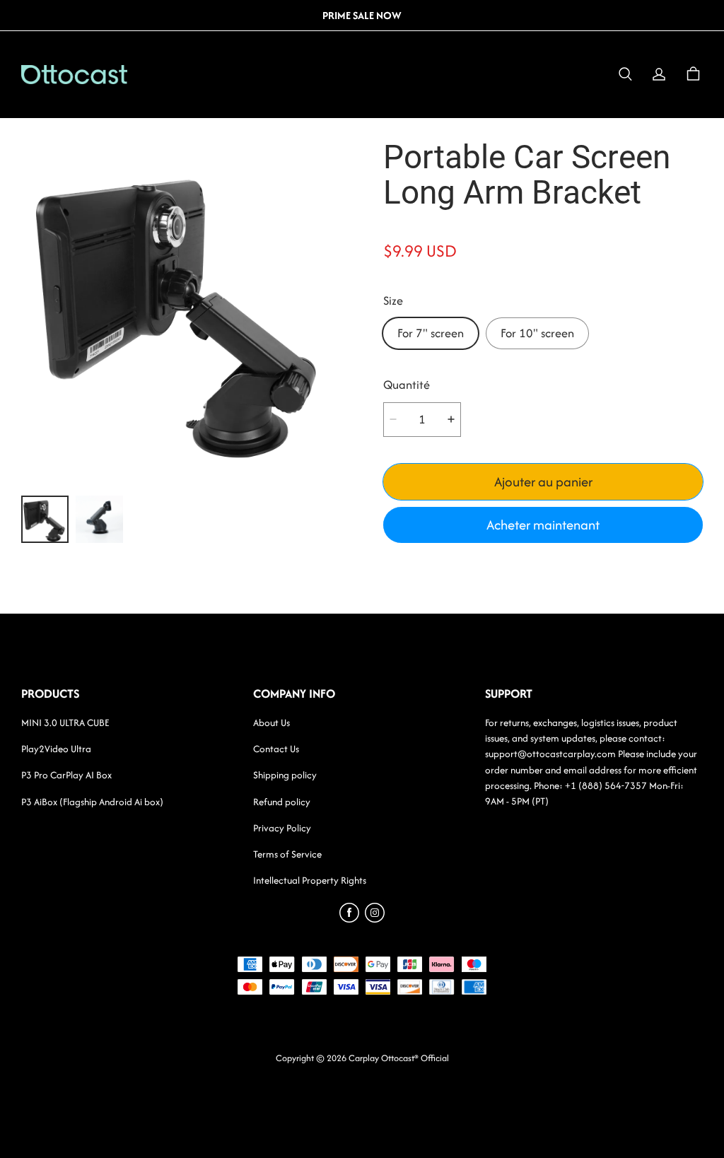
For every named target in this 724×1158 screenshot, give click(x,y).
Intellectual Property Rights (309, 880)
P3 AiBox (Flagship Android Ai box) (92, 802)
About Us (271, 722)
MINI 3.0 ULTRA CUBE (65, 722)
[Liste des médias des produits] (181, 310)
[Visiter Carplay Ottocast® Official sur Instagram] (375, 918)
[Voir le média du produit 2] (99, 519)
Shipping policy (285, 775)
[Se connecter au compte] (659, 74)
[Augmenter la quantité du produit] (451, 419)
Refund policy (281, 802)
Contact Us (276, 749)
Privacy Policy (282, 828)
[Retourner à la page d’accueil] (74, 74)
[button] (625, 74)
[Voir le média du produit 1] (45, 519)
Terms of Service (287, 854)
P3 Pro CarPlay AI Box (66, 775)
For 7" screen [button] (430, 332)
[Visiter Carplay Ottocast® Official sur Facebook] (349, 918)
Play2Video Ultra (56, 749)
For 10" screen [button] (537, 332)
